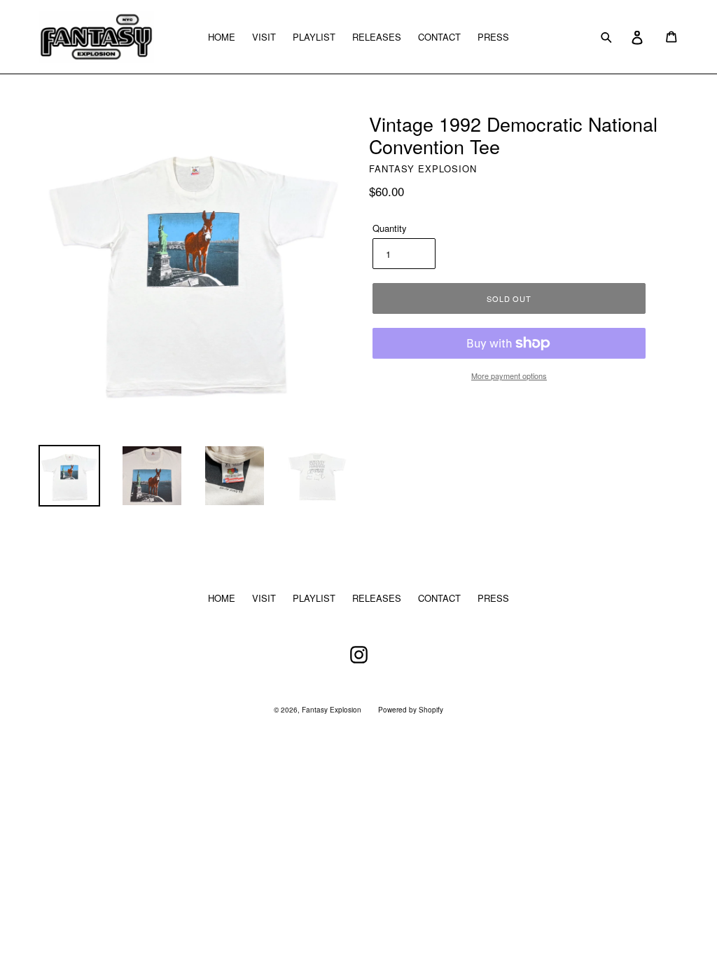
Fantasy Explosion (331, 710)
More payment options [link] (509, 375)
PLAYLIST (314, 36)
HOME (221, 36)
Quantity (390, 228)
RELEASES (376, 36)
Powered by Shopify (410, 710)
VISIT (264, 36)
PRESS (493, 36)
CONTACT (439, 36)
